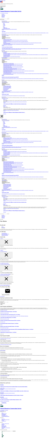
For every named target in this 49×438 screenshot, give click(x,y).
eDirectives (3, 424)
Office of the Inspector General (5, 419)
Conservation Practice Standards (7, 86)
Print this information (2, 350)
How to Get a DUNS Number (7, 87)
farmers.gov (3, 15)
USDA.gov (3, 16)
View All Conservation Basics (5, 22)
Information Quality (4, 413)
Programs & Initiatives (4, 57)
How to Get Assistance (4, 234)
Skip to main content (2, 0)
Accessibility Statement (4, 415)
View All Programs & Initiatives (6, 59)
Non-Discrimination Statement (5, 416)
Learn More (5, 338)
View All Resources (4, 180)
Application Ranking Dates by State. (4, 375)
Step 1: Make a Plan (3, 352)
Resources (3, 178)
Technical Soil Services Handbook (7, 90)
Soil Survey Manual (5, 89)
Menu (1, 7)
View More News (4, 402)
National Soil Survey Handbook (7, 186)
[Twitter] (0, 223)
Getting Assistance (4, 132)
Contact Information (4, 233)
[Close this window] (6, 242)
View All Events (5, 106)
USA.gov (3, 420)
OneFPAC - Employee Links (5, 423)
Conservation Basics (4, 119)
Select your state (2, 301)
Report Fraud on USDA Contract (6, 427)
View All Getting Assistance (5, 35)
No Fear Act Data (4, 425)
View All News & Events (5, 98)
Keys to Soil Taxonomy (6, 88)
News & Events (4, 195)
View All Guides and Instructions (6, 91)
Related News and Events (5, 235)
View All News (5, 99)
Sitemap (3, 428)
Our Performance (4, 414)
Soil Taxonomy (5, 188)
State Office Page (2, 296)
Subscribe (3, 14)
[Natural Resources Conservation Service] (24, 9)
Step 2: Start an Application (4, 357)
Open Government (4, 426)
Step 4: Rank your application (4, 373)
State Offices (3, 50)
